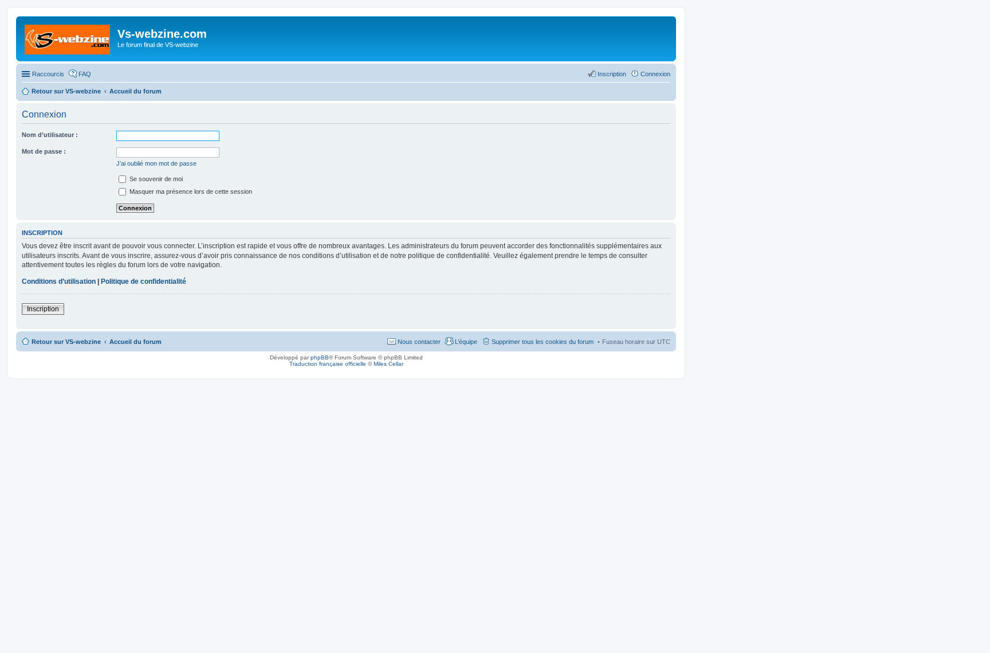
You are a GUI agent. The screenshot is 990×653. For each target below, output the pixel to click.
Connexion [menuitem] (655, 74)
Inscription (43, 309)
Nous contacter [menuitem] (419, 341)
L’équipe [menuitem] (466, 341)
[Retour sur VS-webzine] (68, 37)
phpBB (320, 357)
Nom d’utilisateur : (50, 134)
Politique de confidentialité (143, 281)
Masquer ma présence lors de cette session (190, 191)
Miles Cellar (388, 364)
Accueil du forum (135, 341)
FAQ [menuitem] (84, 74)
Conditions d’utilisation (59, 281)
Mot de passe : (44, 151)
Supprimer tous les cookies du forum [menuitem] (543, 341)
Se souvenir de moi (155, 178)
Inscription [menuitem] (612, 74)
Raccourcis (48, 74)
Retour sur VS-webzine (66, 341)
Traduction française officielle (327, 364)
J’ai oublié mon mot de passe (156, 163)
